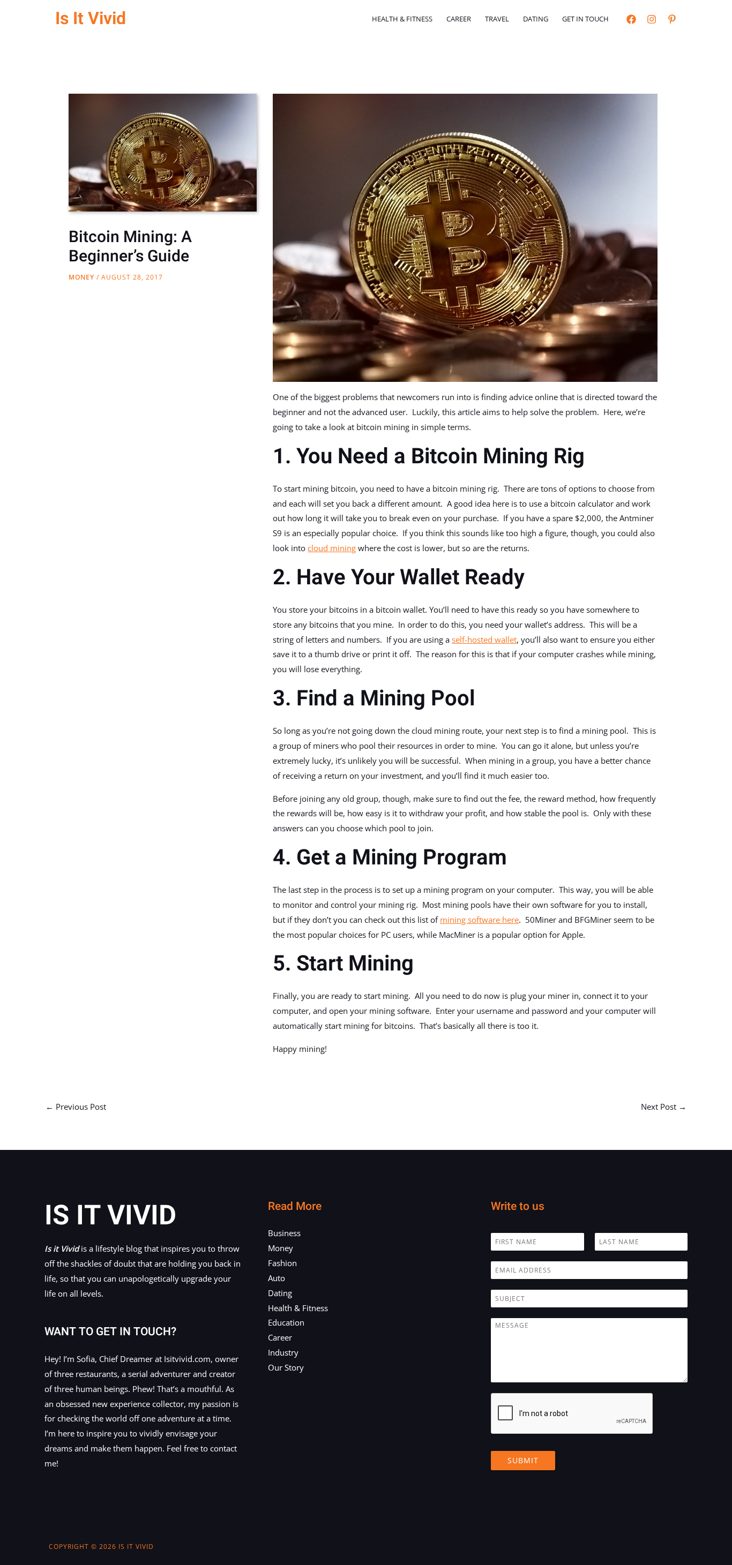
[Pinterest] (672, 19)
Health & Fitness (402, 19)
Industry (283, 1352)
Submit (523, 1460)
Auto (276, 1278)
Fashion (282, 1263)
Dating (535, 19)
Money (81, 277)
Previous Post (76, 1106)
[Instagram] (651, 19)
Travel (497, 19)
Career (458, 19)
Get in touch (585, 19)
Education (286, 1322)
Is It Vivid (90, 18)
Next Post (663, 1106)
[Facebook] (631, 19)
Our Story (286, 1367)
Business (284, 1233)
